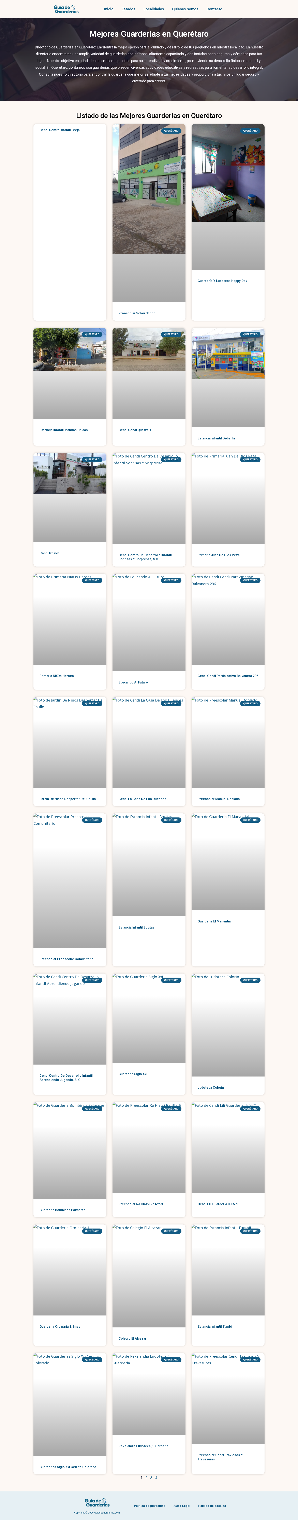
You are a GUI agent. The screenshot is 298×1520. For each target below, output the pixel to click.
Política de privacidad (149, 1506)
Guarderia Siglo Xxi (133, 1074)
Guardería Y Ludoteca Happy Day (222, 281)
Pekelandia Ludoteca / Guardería (143, 1446)
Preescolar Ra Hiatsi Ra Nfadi (141, 1204)
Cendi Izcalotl (50, 553)
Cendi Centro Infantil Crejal (60, 130)
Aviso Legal (182, 1506)
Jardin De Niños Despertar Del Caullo (68, 799)
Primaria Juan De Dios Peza (219, 555)
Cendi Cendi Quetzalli (135, 430)
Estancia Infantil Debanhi (216, 438)
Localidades (154, 9)
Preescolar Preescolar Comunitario (66, 959)
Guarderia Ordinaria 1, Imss (60, 1326)
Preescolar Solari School (137, 313)
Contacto (214, 9)
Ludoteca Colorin (211, 1087)
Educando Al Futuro (133, 682)
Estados (128, 9)
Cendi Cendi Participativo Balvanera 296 (228, 676)
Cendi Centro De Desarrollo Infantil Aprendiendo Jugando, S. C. (66, 1078)
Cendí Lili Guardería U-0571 (218, 1204)
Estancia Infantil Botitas (136, 927)
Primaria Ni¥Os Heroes (57, 676)
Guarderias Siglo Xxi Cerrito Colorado (68, 1467)
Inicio (109, 9)
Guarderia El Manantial (215, 921)
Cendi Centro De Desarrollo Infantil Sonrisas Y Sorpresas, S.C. (145, 557)
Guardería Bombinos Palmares (63, 1210)
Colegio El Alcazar (132, 1338)
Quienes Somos (185, 9)
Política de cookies (212, 1506)
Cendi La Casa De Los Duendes (142, 799)
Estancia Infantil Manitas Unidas (64, 430)
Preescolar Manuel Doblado (219, 799)
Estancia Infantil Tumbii (215, 1326)
